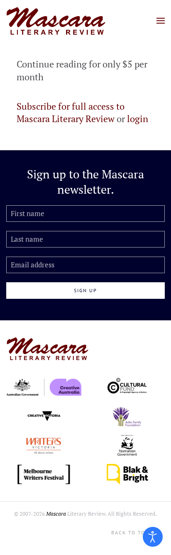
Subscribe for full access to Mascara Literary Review (71, 112)
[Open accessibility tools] (153, 537)
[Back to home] (56, 20)
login (137, 119)
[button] (160, 20)
